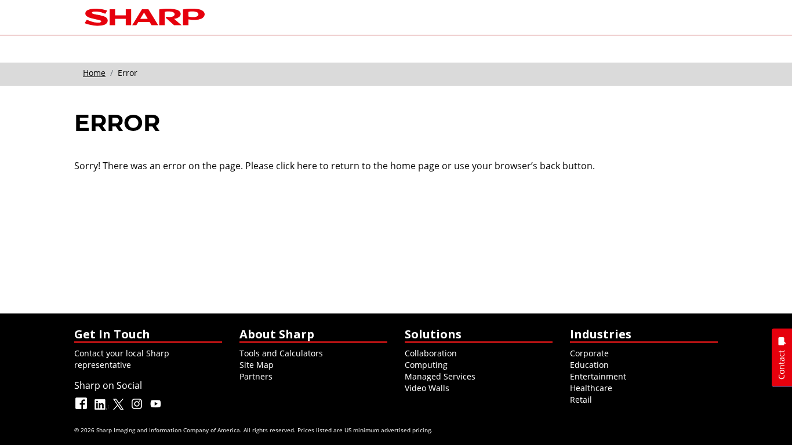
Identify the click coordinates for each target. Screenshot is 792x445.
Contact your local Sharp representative (121, 359)
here (307, 165)
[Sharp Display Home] (144, 16)
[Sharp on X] (119, 408)
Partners (256, 376)
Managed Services (440, 376)
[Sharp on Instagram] (138, 408)
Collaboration (431, 353)
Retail (581, 399)
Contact (781, 365)
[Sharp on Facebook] (82, 408)
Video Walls (427, 387)
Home (94, 72)
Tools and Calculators (281, 353)
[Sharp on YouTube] (156, 408)
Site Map (256, 364)
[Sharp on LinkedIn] (101, 408)
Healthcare (591, 387)
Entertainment (598, 376)
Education (589, 364)
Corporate (589, 353)
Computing (426, 364)
